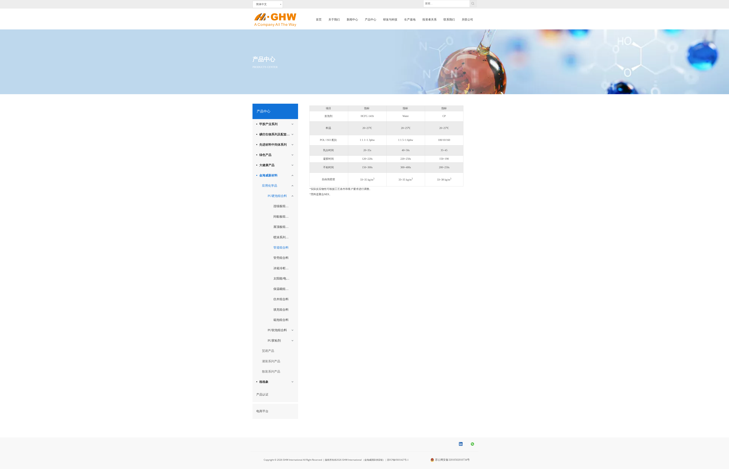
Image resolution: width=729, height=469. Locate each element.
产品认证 (262, 394)
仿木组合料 (281, 299)
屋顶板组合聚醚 (283, 226)
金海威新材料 (268, 175)
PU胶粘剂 (274, 340)
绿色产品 (265, 154)
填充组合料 (281, 309)
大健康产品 (267, 165)
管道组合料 (281, 247)
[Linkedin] (461, 444)
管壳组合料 (281, 257)
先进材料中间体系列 (273, 144)
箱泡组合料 (281, 319)
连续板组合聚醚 (283, 206)
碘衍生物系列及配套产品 (276, 134)
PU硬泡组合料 (277, 195)
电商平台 (262, 411)
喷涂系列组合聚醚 (283, 237)
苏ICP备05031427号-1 (398, 460)
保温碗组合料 (282, 289)
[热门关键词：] (472, 3)
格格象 (263, 381)
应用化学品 (269, 185)
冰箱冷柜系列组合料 (283, 268)
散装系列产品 (271, 371)
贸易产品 (268, 350)
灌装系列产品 (271, 361)
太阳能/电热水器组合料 (283, 278)
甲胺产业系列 (268, 124)
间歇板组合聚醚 (283, 216)
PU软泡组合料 (277, 330)
